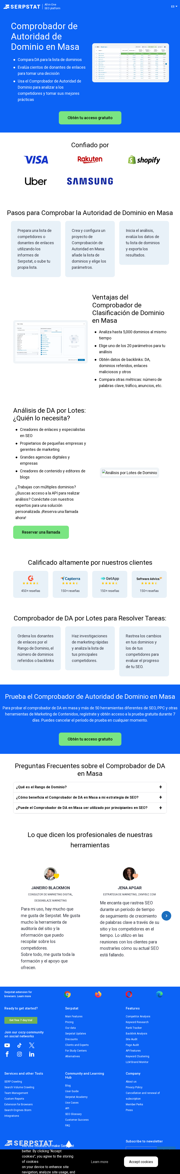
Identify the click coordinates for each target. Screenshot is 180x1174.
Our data (70, 1027)
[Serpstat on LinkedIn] (35, 1055)
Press (129, 1110)
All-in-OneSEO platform (52, 6)
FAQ (67, 1125)
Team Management (16, 1093)
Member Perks (134, 1104)
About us (131, 1081)
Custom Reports (14, 1098)
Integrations (11, 1115)
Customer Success (77, 1119)
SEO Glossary (73, 1114)
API (67, 1108)
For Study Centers (76, 1050)
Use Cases (72, 1102)
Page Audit (132, 1045)
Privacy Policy (134, 1087)
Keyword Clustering (137, 1056)
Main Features (74, 1016)
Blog (68, 1085)
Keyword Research (137, 1022)
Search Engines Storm (17, 1110)
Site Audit (131, 1039)
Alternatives (72, 1056)
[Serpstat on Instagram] (23, 1055)
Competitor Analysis (138, 1016)
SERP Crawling (13, 1081)
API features (133, 1050)
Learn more (24, 996)
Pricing (69, 1022)
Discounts (71, 1039)
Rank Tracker (134, 1027)
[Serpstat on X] (35, 1047)
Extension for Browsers (18, 1104)
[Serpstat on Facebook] (10, 1055)
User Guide (72, 1091)
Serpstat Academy (76, 1097)
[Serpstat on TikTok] (23, 1047)
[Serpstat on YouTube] (10, 1047)
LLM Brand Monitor (137, 1062)
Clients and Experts (77, 1045)
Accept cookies (141, 1162)
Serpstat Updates (75, 1033)
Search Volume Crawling (19, 1087)
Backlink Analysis (136, 1033)
